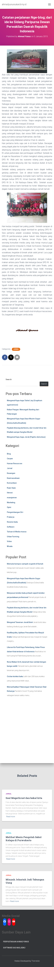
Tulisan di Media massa (16, 532)
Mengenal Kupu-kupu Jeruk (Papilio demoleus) (26, 437)
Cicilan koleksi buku (15, 676)
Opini (9, 507)
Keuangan (11, 473)
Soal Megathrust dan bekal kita (24, 798)
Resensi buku (12, 522)
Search (9, 379)
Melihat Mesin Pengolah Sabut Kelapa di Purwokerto (24, 839)
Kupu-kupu (11, 488)
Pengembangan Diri (15, 512)
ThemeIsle (35, 961)
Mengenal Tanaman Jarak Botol (20, 622)
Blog (9, 454)
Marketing (11, 502)
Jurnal (16, 349)
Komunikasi (12, 483)
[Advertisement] (27, 735)
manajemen (12, 498)
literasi (10, 493)
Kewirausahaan (13, 478)
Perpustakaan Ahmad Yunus (16, 942)
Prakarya (10, 517)
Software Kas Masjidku (14, 948)
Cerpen (10, 459)
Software (10, 527)
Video (9, 541)
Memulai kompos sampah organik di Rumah (25, 564)
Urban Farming (13, 537)
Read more (10, 817)
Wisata (9, 546)
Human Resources (14, 463)
